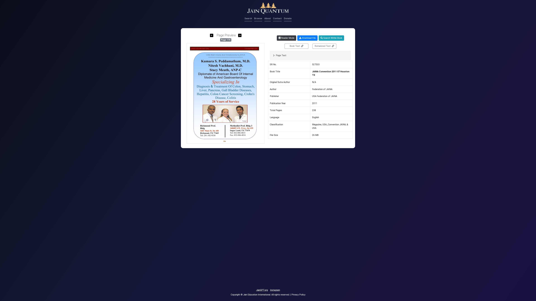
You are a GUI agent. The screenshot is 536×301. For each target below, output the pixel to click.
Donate (288, 18)
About (267, 18)
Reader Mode (287, 38)
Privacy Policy (298, 294)
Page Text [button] (281, 55)
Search (248, 18)
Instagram (275, 290)
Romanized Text (323, 46)
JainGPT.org (262, 290)
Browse (258, 18)
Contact (277, 18)
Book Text (295, 46)
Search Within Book (332, 38)
